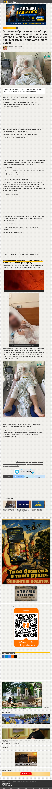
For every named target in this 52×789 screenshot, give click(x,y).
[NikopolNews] (24, 472)
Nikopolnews (12, 99)
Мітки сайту (34, 781)
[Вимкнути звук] (40, 291)
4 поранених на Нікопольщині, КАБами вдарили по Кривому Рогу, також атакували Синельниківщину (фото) (8, 511)
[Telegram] (6, 656)
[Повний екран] (42, 291)
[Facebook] (3, 656)
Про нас (29, 781)
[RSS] (12, 656)
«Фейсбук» (39, 97)
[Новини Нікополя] (11, 2)
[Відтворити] (5, 291)
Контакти (25, 781)
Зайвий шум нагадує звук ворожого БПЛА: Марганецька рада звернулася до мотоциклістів (38, 510)
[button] (23, 281)
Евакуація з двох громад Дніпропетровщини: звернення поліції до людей (23, 510)
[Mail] (15, 656)
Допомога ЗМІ (19, 781)
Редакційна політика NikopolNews (9, 781)
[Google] (9, 656)
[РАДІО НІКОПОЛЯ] (26, 593)
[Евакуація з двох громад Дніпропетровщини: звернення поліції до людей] (24, 508)
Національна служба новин (12, 743)
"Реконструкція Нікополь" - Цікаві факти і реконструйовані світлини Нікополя (26, 708)
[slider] (22, 345)
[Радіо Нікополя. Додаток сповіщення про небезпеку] (26, 551)
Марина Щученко (13, 46)
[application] (24, 281)
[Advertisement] (24, 118)
